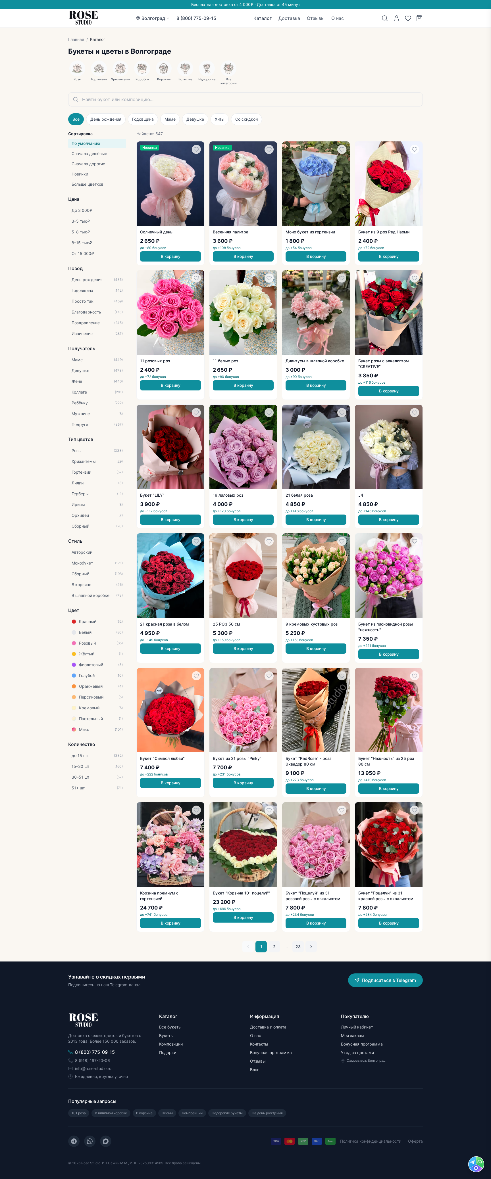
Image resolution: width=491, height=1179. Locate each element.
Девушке (195, 119)
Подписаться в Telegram (389, 980)
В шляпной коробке (111, 1113)
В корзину (170, 256)
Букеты (166, 1035)
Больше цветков (87, 184)
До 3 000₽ (82, 210)
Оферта (415, 1141)
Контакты (259, 1044)
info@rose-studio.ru (93, 1068)
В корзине (144, 1113)
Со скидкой (246, 119)
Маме (170, 119)
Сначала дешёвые (89, 153)
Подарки (167, 1052)
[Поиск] (384, 18)
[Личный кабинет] (396, 18)
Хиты (219, 119)
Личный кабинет (357, 1027)
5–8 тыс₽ (81, 231)
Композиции (171, 1044)
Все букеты (170, 1027)
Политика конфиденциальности (370, 1141)
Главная (76, 39)
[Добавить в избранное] (196, 149)
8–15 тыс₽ (82, 242)
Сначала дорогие (88, 163)
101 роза (79, 1113)
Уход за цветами (357, 1052)
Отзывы (315, 18)
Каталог (262, 18)
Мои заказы (352, 1035)
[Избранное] (408, 18)
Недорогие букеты (227, 1113)
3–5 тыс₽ (81, 221)
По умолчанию (86, 143)
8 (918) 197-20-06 (92, 1060)
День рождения (105, 119)
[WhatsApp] (89, 1141)
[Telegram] (74, 1141)
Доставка (289, 18)
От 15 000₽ (83, 253)
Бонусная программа (271, 1052)
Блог (254, 1069)
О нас (337, 18)
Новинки (80, 174)
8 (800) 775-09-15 (196, 18)
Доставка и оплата (268, 1027)
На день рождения (267, 1113)
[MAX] (105, 1141)
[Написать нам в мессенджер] (476, 1164)
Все (76, 119)
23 (298, 946)
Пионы (167, 1113)
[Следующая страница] (311, 946)
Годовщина (143, 119)
